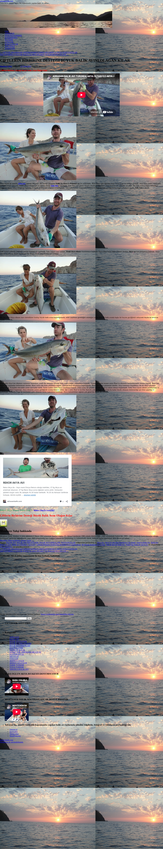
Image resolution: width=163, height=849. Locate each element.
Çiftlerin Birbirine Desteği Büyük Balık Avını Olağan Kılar (58, 545)
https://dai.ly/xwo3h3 (44, 510)
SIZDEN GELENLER (18, 663)
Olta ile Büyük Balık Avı (115, 545)
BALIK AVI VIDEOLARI (49, 543)
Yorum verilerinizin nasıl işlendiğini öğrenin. (57, 614)
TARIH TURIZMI (17, 665)
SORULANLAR (11, 44)
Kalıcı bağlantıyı (6, 547)
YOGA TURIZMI (17, 667)
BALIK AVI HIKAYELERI (28, 543)
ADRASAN (9, 33)
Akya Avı (100, 543)
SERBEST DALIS (17, 661)
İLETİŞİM (9, 40)
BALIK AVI (11, 543)
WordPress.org (15, 736)
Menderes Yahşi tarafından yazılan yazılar (17, 540)
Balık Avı (154, 543)
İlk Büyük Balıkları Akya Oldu (93, 545)
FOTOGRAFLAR (68, 543)
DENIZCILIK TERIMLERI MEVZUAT (25, 652)
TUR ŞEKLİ (10, 46)
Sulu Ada (54, 186)
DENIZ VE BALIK (17, 650)
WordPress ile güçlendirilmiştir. (11, 742)
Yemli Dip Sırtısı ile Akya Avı (137, 545)
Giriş (6, 31)
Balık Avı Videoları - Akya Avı (23, 545)
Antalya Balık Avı (143, 543)
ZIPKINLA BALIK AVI (19, 669)
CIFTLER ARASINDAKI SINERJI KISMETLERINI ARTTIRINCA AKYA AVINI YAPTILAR (38, 52)
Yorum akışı (14, 734)
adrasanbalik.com (6, 1)
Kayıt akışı (14, 732)
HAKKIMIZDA (11, 38)
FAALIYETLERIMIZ (13, 35)
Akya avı (21, 183)
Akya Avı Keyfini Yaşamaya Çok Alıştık (120, 543)
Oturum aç (14, 729)
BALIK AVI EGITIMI (18, 641)
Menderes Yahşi (6, 66)
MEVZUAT (14, 656)
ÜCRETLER (10, 48)
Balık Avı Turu (5, 545)
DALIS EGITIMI (16, 648)
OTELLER (9, 42)
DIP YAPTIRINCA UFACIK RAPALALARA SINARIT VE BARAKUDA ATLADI (34, 55)
